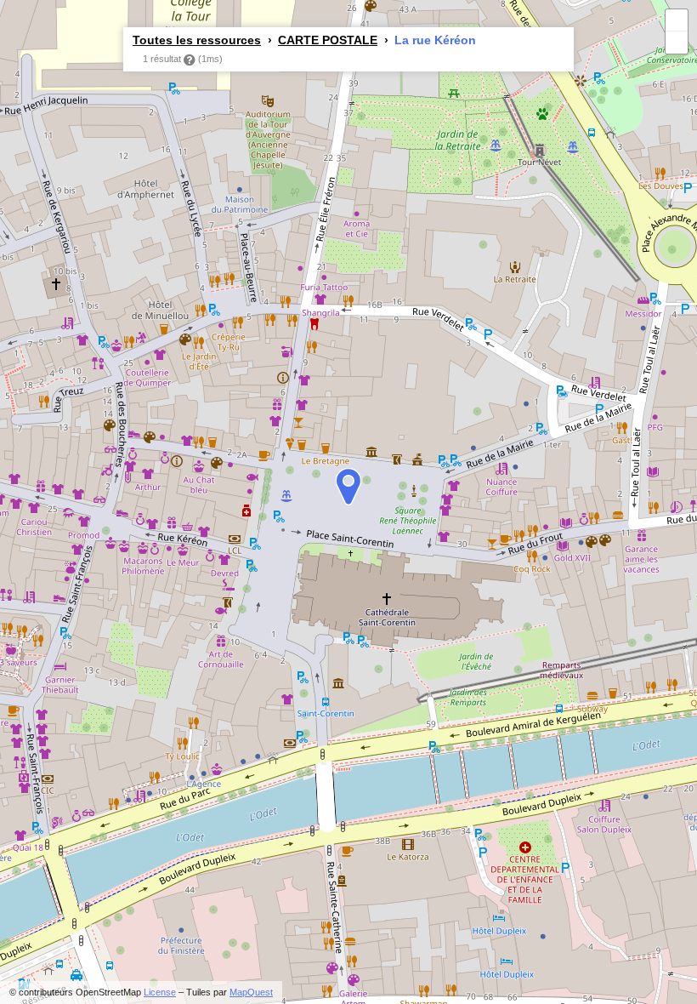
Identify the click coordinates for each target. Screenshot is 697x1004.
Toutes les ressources (197, 40)
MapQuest (251, 992)
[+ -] (348, 502)
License (160, 992)
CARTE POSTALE (327, 40)
